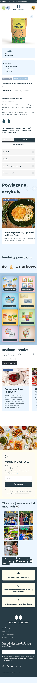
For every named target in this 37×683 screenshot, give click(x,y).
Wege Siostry (7, 79)
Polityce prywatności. (22, 493)
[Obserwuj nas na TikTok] (17, 666)
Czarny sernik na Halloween (13, 390)
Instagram (10, 559)
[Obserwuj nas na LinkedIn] (21, 666)
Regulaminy (5, 631)
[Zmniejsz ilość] (4, 139)
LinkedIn (21, 561)
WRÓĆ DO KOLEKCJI (20, 79)
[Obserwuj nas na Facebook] (3, 666)
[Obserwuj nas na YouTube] (12, 666)
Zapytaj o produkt (18, 144)
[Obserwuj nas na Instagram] (7, 666)
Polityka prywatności (8, 637)
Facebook (24, 559)
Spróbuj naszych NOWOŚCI (17, 1)
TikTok (8, 561)
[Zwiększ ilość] (12, 139)
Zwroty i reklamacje (8, 634)
